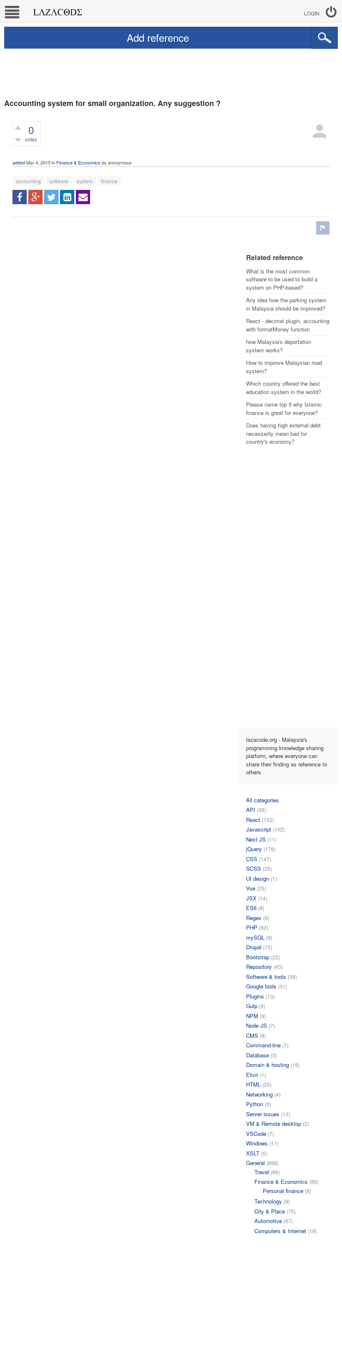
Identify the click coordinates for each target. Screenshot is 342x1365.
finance (109, 181)
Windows (257, 1143)
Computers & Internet (280, 1231)
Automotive (268, 1221)
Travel (261, 1172)
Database (257, 1055)
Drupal (254, 947)
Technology (268, 1201)
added (19, 162)
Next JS (256, 839)
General (255, 1163)
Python (254, 1104)
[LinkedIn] (67, 197)
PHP (251, 927)
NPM (252, 1016)
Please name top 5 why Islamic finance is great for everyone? (284, 408)
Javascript (258, 829)
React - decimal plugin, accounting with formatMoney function (287, 325)
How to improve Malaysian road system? (284, 367)
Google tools (261, 986)
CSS (251, 859)
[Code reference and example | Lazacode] (57, 10)
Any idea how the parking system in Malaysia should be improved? (286, 304)
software (58, 181)
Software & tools (266, 977)
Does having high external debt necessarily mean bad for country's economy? (283, 433)
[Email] (83, 197)
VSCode (256, 1134)
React (253, 820)
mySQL (255, 937)
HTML (253, 1084)
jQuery (254, 849)
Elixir (252, 1075)
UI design (257, 878)
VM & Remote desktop (273, 1123)
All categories (262, 800)
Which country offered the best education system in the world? (283, 387)
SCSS (253, 868)
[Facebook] (20, 197)
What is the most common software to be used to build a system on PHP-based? (281, 279)
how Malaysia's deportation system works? (278, 346)
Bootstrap (257, 957)
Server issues (262, 1114)
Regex (254, 918)
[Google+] (35, 197)
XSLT (252, 1153)
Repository (259, 967)
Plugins (255, 996)
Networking (259, 1094)
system (85, 181)
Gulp (251, 1006)
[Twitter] (51, 197)
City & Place (269, 1211)
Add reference (158, 37)
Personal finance (283, 1191)
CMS (252, 1035)
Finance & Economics (78, 162)
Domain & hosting (267, 1065)
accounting (28, 181)
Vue (250, 888)
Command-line (263, 1045)
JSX (251, 898)
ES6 (251, 908)
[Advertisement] (171, 72)
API (250, 810)
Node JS (256, 1025)
